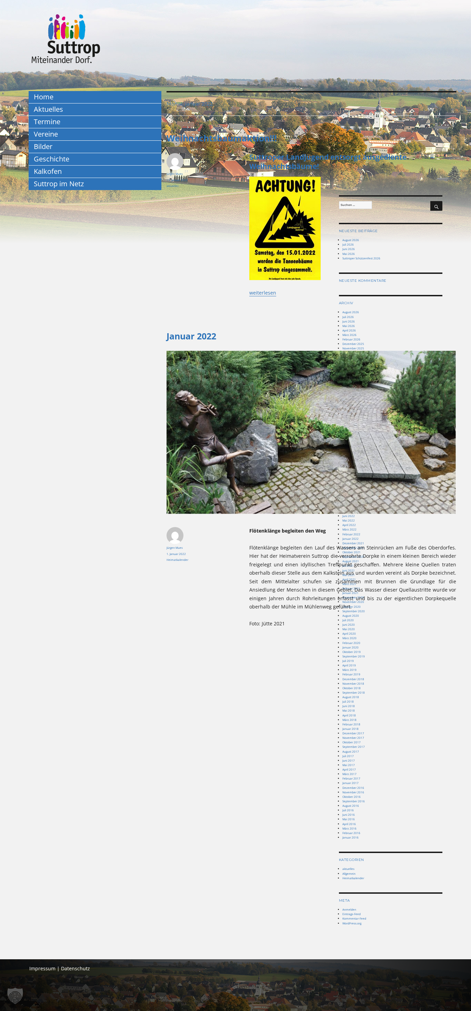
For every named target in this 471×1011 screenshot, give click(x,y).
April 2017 (349, 769)
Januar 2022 (191, 336)
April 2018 (349, 715)
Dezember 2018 (353, 679)
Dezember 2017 (353, 733)
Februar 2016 (351, 833)
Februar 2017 (351, 778)
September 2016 (353, 801)
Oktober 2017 (351, 742)
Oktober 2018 (351, 688)
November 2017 (353, 738)
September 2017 (353, 747)
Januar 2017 (350, 783)
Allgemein (348, 873)
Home (43, 96)
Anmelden (349, 909)
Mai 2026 (348, 326)
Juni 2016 (348, 814)
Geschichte (51, 158)
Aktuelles (48, 109)
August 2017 (350, 751)
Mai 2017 (348, 765)
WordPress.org (351, 923)
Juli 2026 (348, 317)
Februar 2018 (351, 724)
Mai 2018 (348, 710)
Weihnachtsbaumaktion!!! (222, 138)
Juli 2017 (348, 756)
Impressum (42, 968)
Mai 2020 (348, 629)
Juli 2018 (348, 701)
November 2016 (353, 792)
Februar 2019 (351, 674)
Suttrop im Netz (59, 183)
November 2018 (353, 683)
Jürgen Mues (175, 174)
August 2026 (350, 312)
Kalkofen (48, 171)
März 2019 (349, 670)
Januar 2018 (350, 729)
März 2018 (349, 720)
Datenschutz (75, 968)
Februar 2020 (351, 643)
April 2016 (349, 824)
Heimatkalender (177, 560)
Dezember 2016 (353, 788)
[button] (15, 996)
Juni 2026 (348, 321)
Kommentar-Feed (354, 918)
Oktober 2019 (351, 652)
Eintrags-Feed (351, 914)
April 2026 (349, 330)
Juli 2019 (348, 661)
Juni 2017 (348, 760)
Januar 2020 (350, 647)
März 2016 (349, 828)
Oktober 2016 (351, 797)
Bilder (43, 146)
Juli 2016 (348, 810)
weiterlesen (262, 292)
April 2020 (349, 633)
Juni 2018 (348, 706)
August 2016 (350, 805)
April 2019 (349, 665)
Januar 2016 (350, 837)
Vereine (46, 134)
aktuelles (173, 186)
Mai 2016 (348, 819)
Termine (47, 121)
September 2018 (353, 692)
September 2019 (353, 656)
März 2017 (349, 774)
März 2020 (349, 638)
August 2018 (350, 697)
